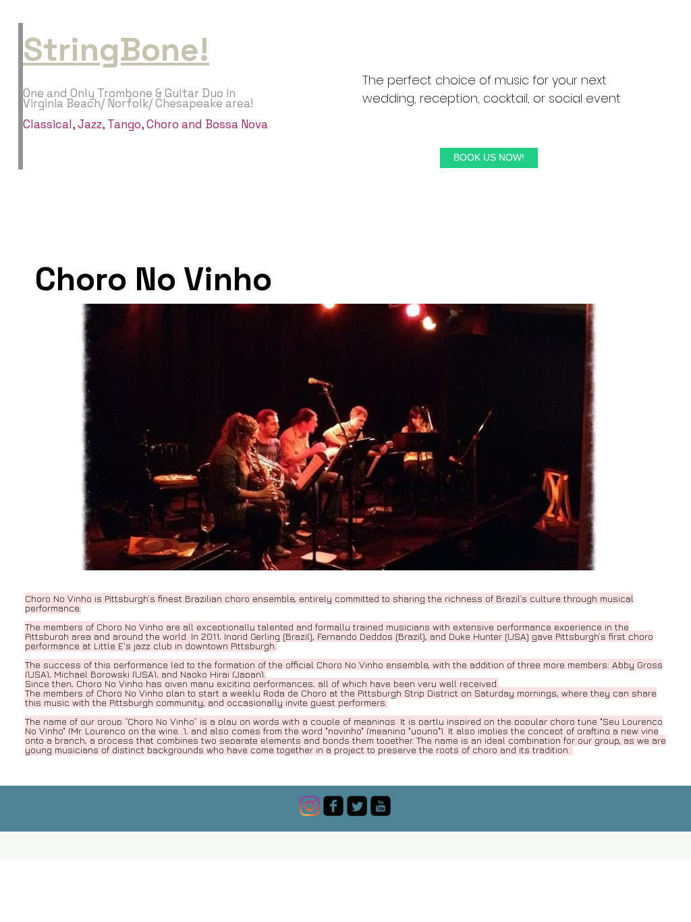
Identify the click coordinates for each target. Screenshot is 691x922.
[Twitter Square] (357, 806)
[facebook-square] (333, 806)
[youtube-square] (380, 806)
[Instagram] (310, 806)
